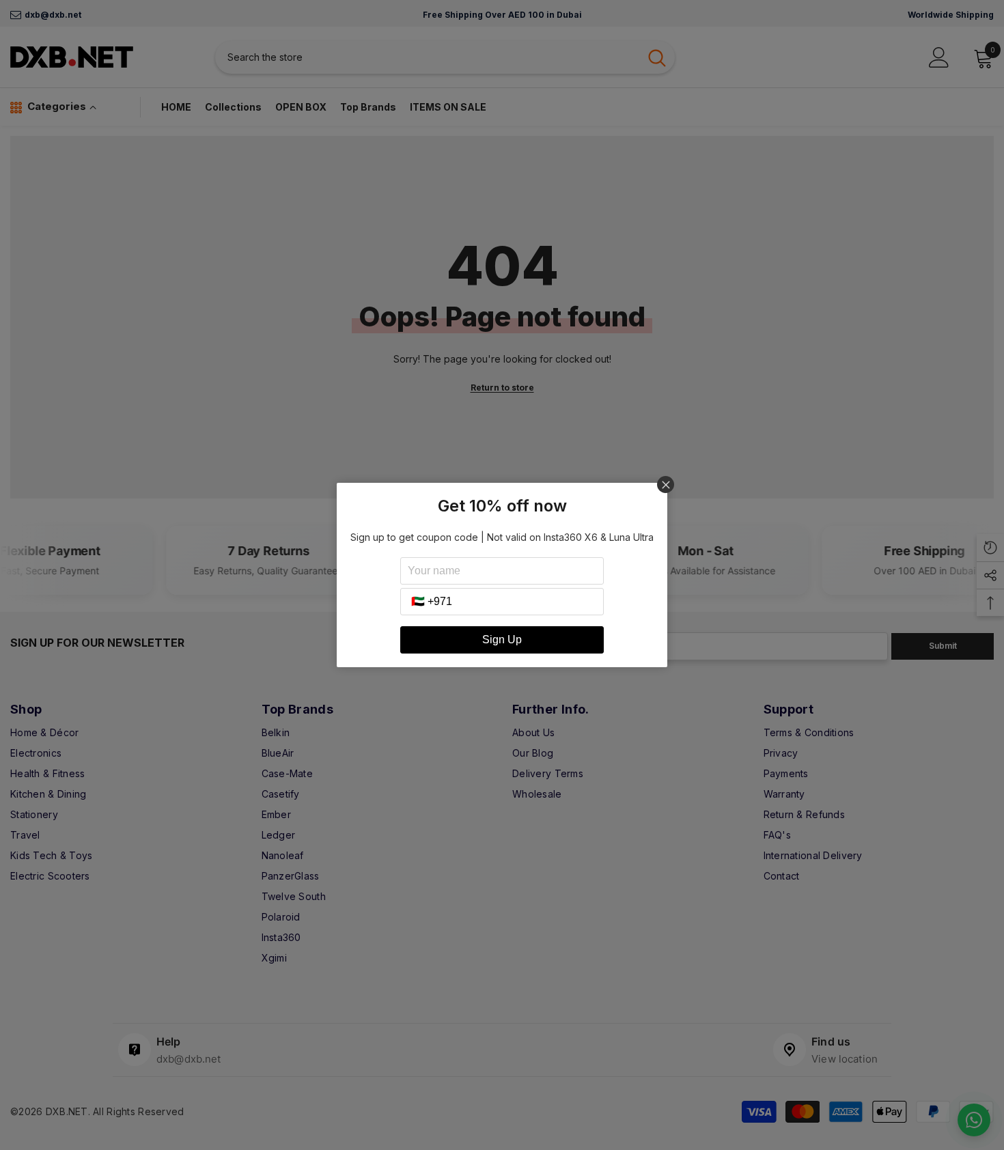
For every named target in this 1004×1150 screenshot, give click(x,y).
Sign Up (502, 639)
